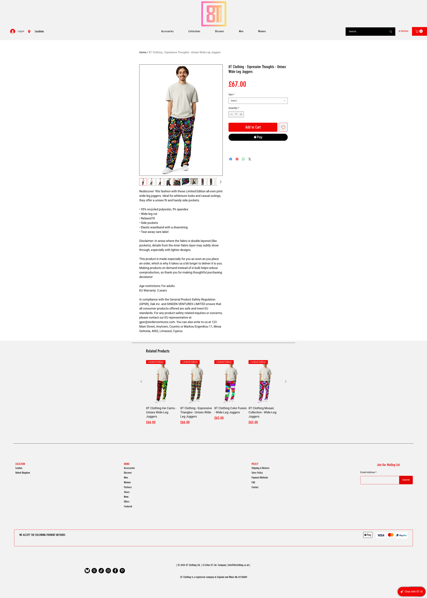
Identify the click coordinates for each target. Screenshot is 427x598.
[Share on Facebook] (231, 159)
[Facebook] (115, 570)
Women (127, 482)
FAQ (253, 482)
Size (231, 94)
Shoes (127, 492)
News (126, 496)
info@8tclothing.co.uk (238, 565)
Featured (128, 506)
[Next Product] (286, 381)
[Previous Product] (141, 381)
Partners (128, 487)
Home (142, 52)
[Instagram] (108, 570)
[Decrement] (231, 114)
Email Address (367, 472)
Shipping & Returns (260, 468)
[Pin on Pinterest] (237, 159)
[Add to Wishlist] (283, 127)
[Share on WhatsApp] (243, 159)
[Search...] (390, 31)
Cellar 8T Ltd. (210, 565)
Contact (255, 487)
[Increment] (241, 114)
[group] (213, 393)
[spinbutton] (236, 114)
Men (126, 477)
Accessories (129, 468)
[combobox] (258, 101)
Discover (128, 472)
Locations (39, 31)
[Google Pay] (258, 146)
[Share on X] (250, 159)
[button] (419, 31)
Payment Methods (260, 477)
